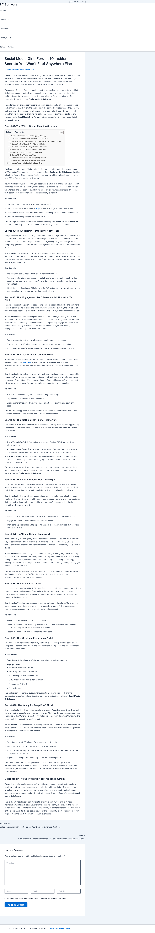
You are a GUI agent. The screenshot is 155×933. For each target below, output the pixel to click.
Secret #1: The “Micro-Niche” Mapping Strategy (28, 136)
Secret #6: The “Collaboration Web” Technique (29, 149)
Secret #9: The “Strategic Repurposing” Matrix (29, 157)
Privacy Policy (5, 38)
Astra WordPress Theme (60, 928)
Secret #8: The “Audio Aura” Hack (24, 155)
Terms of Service (7, 47)
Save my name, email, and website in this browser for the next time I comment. (36, 898)
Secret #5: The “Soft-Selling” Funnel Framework (29, 147)
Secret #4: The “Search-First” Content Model (28, 144)
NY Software (8, 4)
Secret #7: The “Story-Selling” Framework (26, 152)
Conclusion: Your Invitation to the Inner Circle (25, 163)
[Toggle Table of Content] (60, 132)
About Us (3, 10)
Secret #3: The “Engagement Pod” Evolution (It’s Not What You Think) (37, 141)
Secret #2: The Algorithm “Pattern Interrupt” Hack (30, 138)
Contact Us (4, 19)
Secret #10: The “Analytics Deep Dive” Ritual (28, 160)
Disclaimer (4, 29)
